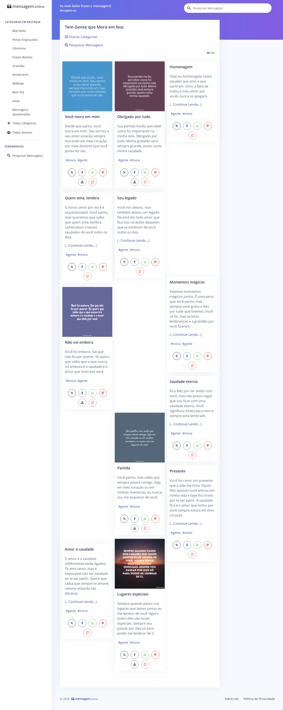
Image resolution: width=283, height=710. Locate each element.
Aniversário (20, 74)
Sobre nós (232, 699)
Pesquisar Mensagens (27, 156)
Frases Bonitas (22, 57)
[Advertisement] (87, 478)
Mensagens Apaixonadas (21, 112)
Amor (16, 101)
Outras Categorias (82, 37)
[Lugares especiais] (140, 563)
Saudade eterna (183, 381)
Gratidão (18, 66)
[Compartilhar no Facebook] (82, 172)
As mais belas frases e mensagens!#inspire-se (85, 8)
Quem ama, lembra (82, 197)
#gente (82, 160)
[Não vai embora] (87, 311)
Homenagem (181, 66)
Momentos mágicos (187, 281)
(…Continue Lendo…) (81, 245)
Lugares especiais (133, 593)
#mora (71, 160)
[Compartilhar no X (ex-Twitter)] (72, 172)
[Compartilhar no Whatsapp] (93, 172)
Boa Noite (19, 31)
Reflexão (18, 83)
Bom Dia (18, 92)
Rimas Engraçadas (25, 40)
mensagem (28, 6)
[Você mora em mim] (87, 86)
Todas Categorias (24, 123)
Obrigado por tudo (133, 116)
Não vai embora (79, 342)
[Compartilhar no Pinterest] (103, 172)
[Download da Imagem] (82, 182)
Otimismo (19, 48)
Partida (123, 467)
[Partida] (140, 437)
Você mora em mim (82, 116)
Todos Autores (22, 132)
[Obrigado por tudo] (140, 86)
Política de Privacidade (259, 699)
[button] (93, 182)
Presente (177, 470)
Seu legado (127, 197)
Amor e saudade (79, 549)
